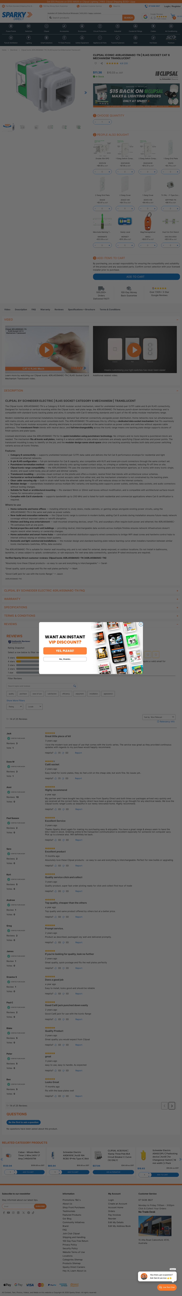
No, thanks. (65, 659)
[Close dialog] (141, 624)
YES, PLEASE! (65, 651)
